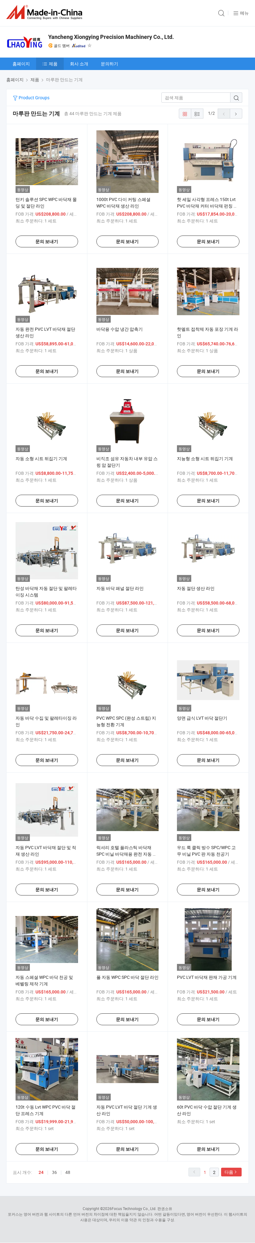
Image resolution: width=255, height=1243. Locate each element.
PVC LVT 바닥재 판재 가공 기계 (207, 977)
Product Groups (33, 97)
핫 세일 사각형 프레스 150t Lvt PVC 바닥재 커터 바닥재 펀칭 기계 (207, 205)
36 (54, 1172)
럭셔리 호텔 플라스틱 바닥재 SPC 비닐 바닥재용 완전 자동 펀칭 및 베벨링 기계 (126, 853)
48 (67, 1172)
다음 (229, 1172)
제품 (53, 64)
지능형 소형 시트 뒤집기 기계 (205, 458)
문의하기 (109, 64)
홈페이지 (21, 64)
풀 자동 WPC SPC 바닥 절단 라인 (127, 977)
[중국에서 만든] (45, 12)
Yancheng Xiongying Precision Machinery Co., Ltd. (111, 37)
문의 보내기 (46, 241)
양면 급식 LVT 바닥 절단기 (202, 718)
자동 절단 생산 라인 (196, 588)
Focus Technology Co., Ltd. (134, 1208)
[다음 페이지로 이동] (236, 113)
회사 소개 (79, 64)
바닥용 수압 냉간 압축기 (119, 329)
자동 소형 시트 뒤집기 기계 (41, 458)
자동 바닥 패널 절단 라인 (120, 588)
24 (41, 1172)
